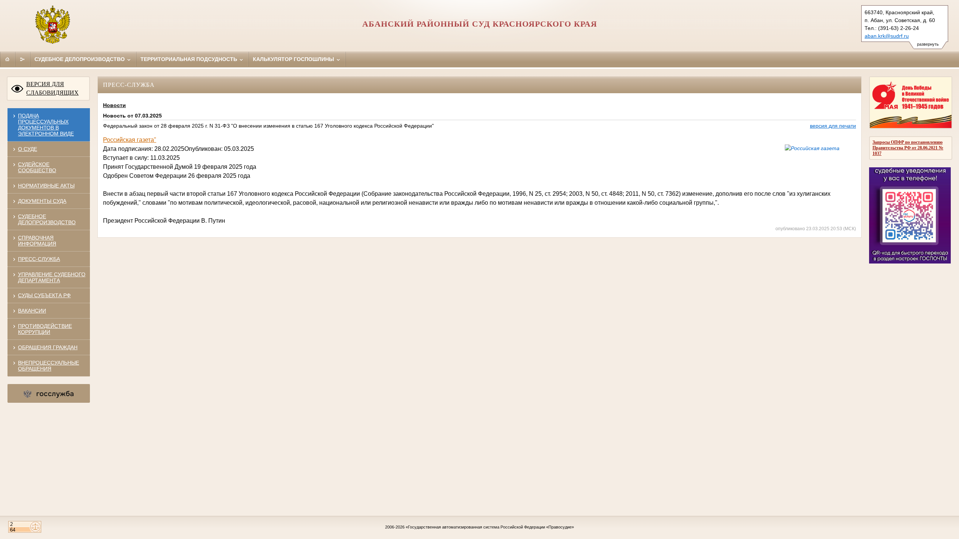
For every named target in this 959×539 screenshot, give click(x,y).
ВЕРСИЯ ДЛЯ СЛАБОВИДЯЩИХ (52, 88)
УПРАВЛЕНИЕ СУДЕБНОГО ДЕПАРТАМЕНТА (51, 277)
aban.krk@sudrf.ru (887, 36)
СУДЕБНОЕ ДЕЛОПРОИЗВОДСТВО (47, 219)
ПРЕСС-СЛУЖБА (39, 259)
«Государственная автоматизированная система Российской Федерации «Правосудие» (490, 527)
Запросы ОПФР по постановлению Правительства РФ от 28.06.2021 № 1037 (907, 148)
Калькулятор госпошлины (294, 59)
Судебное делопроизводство (80, 59)
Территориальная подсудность (189, 59)
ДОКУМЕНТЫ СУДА (42, 201)
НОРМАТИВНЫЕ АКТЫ (46, 186)
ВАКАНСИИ (32, 311)
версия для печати (833, 126)
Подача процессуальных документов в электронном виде (46, 125)
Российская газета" (129, 140)
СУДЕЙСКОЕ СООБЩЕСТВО (37, 167)
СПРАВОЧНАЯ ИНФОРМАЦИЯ (37, 241)
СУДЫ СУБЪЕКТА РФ (44, 295)
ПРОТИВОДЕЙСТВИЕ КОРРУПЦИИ (45, 329)
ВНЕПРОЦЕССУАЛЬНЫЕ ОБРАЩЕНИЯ (48, 366)
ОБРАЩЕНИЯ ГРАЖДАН (48, 347)
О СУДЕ (27, 149)
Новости (114, 105)
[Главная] (7, 59)
